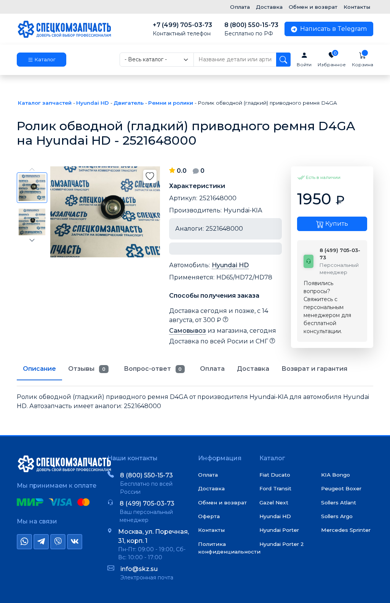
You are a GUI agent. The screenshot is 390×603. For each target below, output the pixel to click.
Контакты (357, 7)
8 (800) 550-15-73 (251, 29)
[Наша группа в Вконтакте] (74, 541)
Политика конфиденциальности (229, 548)
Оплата (240, 7)
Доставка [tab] (253, 368)
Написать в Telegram (333, 28)
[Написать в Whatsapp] (24, 541)
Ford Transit (275, 488)
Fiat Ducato (274, 475)
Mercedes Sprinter (346, 530)
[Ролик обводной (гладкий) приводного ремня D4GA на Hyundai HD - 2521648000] (105, 212)
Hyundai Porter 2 (281, 544)
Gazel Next (273, 502)
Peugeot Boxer (341, 488)
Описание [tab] (39, 368)
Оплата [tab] (212, 368)
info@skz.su (139, 569)
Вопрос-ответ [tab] (153, 368)
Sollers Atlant (338, 502)
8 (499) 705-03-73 (147, 503)
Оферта (209, 516)
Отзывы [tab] (86, 368)
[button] (41, 60)
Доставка (269, 7)
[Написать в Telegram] (41, 541)
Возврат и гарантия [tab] (314, 368)
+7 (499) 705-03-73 (182, 29)
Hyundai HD (230, 265)
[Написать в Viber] (58, 541)
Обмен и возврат (313, 7)
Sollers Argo (337, 516)
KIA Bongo (335, 475)
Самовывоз (187, 330)
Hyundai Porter (279, 530)
